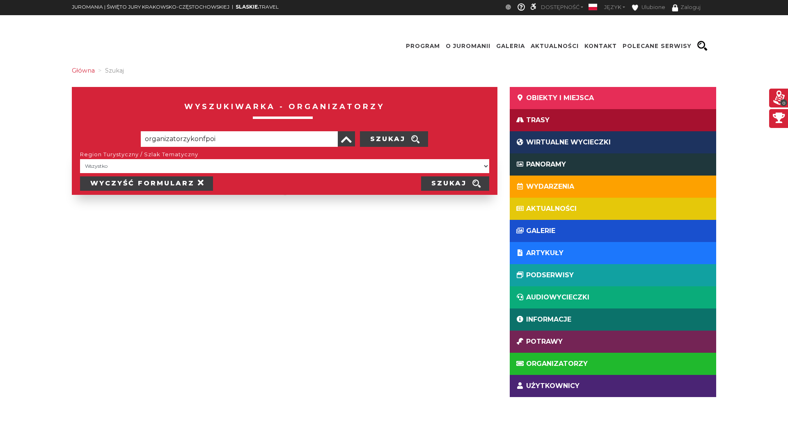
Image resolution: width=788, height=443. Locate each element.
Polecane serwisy (657, 46)
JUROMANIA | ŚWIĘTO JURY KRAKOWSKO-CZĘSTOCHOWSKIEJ (150, 7)
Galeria (510, 46)
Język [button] (612, 7)
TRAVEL (257, 7)
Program (423, 46)
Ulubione (652, 7)
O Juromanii (468, 46)
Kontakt (600, 46)
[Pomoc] (521, 7)
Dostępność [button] (560, 7)
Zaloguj (690, 7)
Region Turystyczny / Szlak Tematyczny (139, 154)
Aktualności (555, 46)
